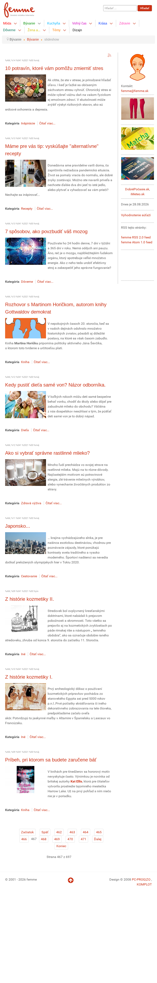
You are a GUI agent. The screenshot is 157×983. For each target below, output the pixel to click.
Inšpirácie (28, 123)
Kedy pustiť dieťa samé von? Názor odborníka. (55, 385)
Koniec (61, 846)
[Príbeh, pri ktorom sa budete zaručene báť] (25, 779)
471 (83, 839)
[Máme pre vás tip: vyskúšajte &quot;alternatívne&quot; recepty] (25, 173)
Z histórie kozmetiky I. (29, 677)
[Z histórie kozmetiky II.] (25, 619)
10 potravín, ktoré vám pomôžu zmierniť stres (54, 68)
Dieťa (25, 430)
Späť (44, 832)
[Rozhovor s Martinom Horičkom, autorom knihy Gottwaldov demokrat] (25, 328)
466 (24, 839)
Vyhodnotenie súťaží (136, 215)
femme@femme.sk (134, 91)
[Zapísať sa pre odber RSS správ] (109, 55)
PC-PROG (138, 879)
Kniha (25, 362)
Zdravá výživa (31, 503)
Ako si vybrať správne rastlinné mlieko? (47, 453)
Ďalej (97, 839)
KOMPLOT (144, 884)
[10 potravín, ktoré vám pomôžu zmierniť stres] (25, 88)
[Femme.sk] (24, 9)
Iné (23, 654)
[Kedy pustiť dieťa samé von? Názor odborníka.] (25, 404)
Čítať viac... (47, 123)
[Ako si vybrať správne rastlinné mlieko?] (25, 472)
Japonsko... (17, 526)
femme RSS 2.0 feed (136, 237)
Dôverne (27, 282)
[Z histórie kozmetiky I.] (25, 696)
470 (70, 839)
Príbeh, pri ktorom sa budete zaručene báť (50, 759)
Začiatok (27, 832)
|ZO (148, 879)
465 (99, 832)
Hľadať (144, 8)
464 (85, 832)
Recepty (27, 209)
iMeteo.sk (138, 194)
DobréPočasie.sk (137, 189)
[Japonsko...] (25, 543)
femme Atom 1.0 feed (136, 242)
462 (59, 832)
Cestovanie (29, 576)
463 (72, 832)
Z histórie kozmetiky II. (29, 599)
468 (43, 839)
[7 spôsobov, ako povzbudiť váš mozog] (25, 251)
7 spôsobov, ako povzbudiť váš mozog (46, 231)
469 (57, 839)
